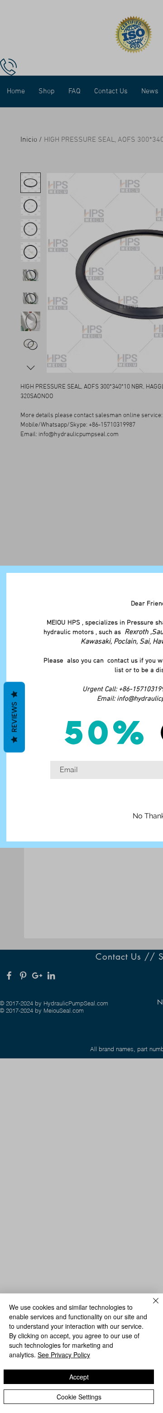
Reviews (14, 717)
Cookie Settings (79, 1396)
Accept (79, 1376)
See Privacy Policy (64, 1354)
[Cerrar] (150, 1306)
